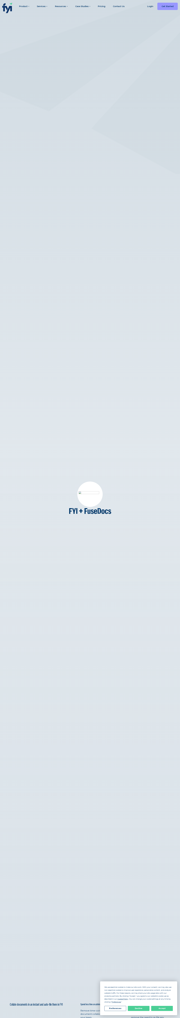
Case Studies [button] (82, 6)
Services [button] (41, 6)
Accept (162, 1008)
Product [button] (23, 6)
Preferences (115, 1008)
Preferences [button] (116, 1002)
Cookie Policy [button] (122, 999)
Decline (138, 1008)
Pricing (101, 6)
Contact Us (119, 6)
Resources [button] (60, 6)
